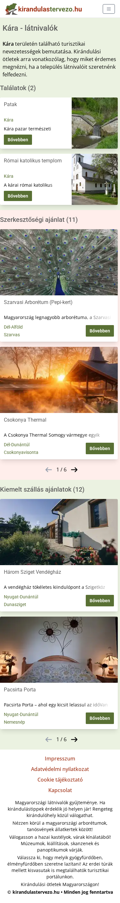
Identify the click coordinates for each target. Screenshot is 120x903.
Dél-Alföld (13, 327)
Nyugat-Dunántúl (21, 596)
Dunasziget (15, 604)
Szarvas (12, 334)
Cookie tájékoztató (60, 779)
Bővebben (18, 139)
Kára (8, 119)
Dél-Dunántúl (16, 444)
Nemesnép (14, 722)
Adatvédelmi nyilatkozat (60, 769)
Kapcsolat (60, 790)
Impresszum (60, 758)
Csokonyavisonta (21, 452)
